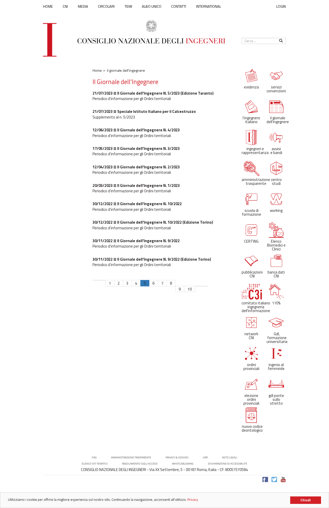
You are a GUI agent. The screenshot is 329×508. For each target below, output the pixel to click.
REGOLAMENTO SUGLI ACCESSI (140, 464)
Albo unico (151, 6)
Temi (128, 6)
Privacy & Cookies (177, 457)
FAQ (94, 457)
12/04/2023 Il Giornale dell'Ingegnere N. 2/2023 (136, 167)
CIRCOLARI (106, 6)
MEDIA (83, 6)
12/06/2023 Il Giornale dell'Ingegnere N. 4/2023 (136, 130)
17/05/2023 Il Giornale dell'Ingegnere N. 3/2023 (136, 148)
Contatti (178, 6)
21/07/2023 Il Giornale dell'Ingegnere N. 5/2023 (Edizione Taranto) (153, 93)
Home (48, 6)
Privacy (192, 499)
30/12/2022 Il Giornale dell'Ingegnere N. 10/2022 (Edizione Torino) (153, 222)
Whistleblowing (183, 464)
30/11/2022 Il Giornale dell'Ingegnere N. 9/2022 (136, 241)
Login (281, 6)
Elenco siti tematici (95, 464)
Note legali (229, 457)
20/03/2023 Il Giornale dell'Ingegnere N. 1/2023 (136, 185)
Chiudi (305, 500)
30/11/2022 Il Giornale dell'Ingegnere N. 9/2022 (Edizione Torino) (152, 259)
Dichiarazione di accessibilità (227, 464)
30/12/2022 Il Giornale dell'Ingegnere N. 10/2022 (137, 204)
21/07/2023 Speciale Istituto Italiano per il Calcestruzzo (144, 111)
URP (205, 457)
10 (189, 289)
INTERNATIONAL (208, 6)
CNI (65, 6)
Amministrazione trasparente (131, 457)
